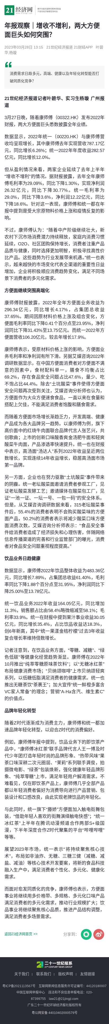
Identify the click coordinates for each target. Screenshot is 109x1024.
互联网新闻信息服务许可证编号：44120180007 (73, 986)
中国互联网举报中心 (30, 992)
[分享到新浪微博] (99, 934)
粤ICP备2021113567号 (18, 986)
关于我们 (21, 974)
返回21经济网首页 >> (21, 934)
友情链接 (87, 974)
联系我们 (43, 974)
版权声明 (65, 974)
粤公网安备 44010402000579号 (55, 1013)
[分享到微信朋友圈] (86, 934)
